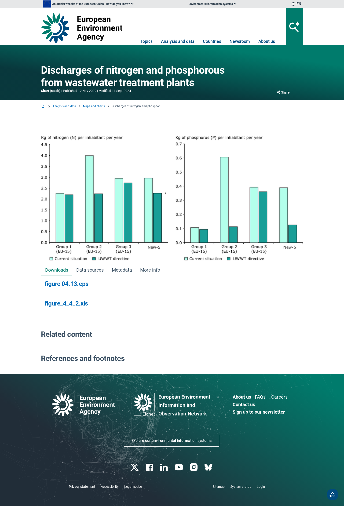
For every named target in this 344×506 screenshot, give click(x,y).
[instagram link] (194, 467)
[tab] (56, 271)
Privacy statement (82, 486)
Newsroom (240, 41)
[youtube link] (179, 467)
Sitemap (219, 486)
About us (266, 41)
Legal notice (133, 486)
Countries (212, 41)
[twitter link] (135, 467)
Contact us (244, 404)
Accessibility (110, 486)
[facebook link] (150, 467)
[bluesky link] (209, 467)
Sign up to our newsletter (259, 412)
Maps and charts (94, 106)
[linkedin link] (165, 467)
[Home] (43, 106)
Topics (146, 41)
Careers (279, 397)
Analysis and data (177, 41)
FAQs (260, 397)
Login (261, 486)
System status (240, 486)
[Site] (83, 28)
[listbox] (88, 4)
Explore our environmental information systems (172, 440)
